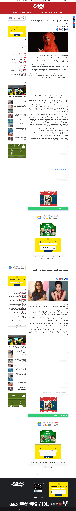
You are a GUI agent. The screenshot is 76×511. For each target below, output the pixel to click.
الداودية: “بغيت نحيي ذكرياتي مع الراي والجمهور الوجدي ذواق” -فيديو (20, 106)
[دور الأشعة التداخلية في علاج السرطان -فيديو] (10, 130)
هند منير (63, 26)
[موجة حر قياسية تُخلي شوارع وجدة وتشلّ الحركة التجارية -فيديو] (10, 125)
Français (14, 12)
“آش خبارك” (42, 258)
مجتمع (55, 12)
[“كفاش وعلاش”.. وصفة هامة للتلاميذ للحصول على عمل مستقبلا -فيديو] (10, 102)
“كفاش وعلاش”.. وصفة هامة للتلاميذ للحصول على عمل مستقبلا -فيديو (20, 101)
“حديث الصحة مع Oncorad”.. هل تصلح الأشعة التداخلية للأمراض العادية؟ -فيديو (20, 120)
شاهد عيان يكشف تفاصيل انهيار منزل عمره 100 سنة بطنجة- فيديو (20, 115)
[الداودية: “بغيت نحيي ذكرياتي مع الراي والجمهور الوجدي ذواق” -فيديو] (10, 107)
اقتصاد (46, 12)
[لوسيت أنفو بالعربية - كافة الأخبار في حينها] (38, 6)
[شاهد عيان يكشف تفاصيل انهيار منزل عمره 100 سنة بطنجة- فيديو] (10, 116)
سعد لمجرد (53, 258)
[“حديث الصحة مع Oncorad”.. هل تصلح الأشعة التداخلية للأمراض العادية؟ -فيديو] (10, 121)
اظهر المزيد (16, 78)
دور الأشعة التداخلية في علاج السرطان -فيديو (21, 129)
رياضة (37, 12)
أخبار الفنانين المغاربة (60, 256)
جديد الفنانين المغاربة (35, 256)
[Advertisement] (48, 86)
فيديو (27, 12)
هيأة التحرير (66, 509)
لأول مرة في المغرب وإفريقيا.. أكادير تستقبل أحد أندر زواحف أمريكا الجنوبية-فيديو (20, 111)
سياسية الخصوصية (61, 509)
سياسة (50, 12)
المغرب (43, 256)
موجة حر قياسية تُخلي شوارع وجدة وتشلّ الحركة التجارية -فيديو (20, 124)
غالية (23, 12)
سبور (19, 12)
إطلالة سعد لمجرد (50, 256)
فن (47, 258)
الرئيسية (59, 12)
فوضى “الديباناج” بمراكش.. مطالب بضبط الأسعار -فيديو (20, 133)
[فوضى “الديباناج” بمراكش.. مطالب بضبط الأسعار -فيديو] (10, 134)
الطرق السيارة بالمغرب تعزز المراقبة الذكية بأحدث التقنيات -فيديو (17, 97)
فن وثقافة (32, 12)
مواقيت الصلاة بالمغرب (54, 509)
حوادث (41, 12)
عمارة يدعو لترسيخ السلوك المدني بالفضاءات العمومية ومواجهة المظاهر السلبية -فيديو (20, 138)
